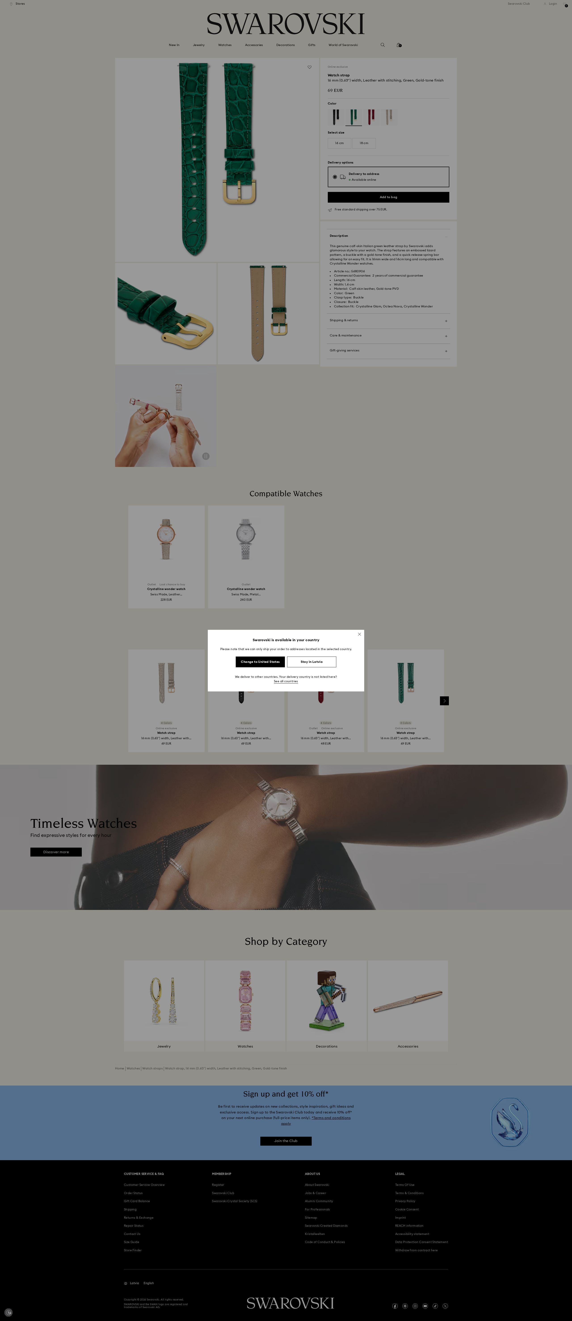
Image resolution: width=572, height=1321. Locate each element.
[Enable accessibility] (8, 1312)
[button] (359, 634)
